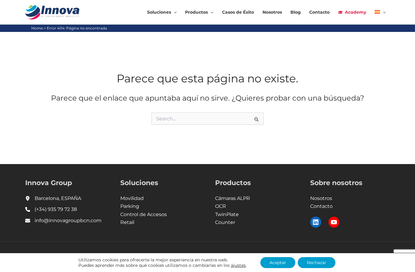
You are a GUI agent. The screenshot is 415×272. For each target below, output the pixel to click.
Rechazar (316, 262)
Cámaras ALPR (232, 198)
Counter (225, 222)
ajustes (238, 265)
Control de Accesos (143, 214)
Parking (129, 206)
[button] (174, 12)
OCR (220, 206)
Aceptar (277, 262)
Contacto (321, 206)
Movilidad (132, 198)
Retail (127, 222)
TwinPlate (227, 214)
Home (37, 28)
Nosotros (321, 198)
